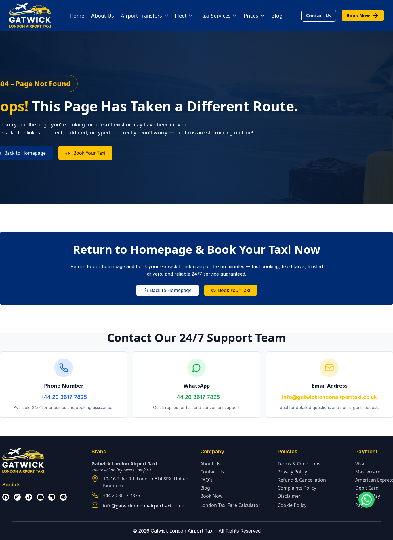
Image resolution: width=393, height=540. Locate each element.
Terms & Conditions (299, 464)
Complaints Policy (297, 488)
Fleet (181, 15)
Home (77, 15)
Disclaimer (289, 496)
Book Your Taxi (89, 153)
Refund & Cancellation (302, 480)
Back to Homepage (171, 290)
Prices (251, 15)
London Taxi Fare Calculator (230, 505)
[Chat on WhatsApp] (366, 500)
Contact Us (318, 15)
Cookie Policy (292, 505)
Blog (277, 15)
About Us (102, 15)
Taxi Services (215, 15)
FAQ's (206, 480)
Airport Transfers (141, 15)
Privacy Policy (292, 472)
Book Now (362, 16)
